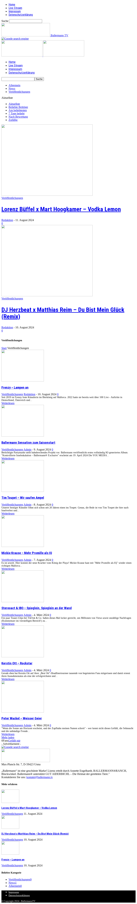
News (12, 88)
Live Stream (15, 8)
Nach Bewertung (18, 116)
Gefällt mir (14, 740)
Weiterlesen (7, 403)
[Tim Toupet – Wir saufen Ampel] (22, 490)
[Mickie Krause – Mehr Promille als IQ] (22, 545)
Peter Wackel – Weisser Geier (21, 718)
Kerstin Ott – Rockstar (16, 663)
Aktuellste (14, 103)
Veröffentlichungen (19, 91)
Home (12, 4)
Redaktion (7, 220)
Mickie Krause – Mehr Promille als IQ (26, 553)
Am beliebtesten (18, 110)
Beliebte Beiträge (18, 107)
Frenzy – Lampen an (15, 388)
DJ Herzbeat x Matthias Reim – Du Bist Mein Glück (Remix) (62, 313)
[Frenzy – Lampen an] (22, 380)
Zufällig (13, 119)
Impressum (15, 11)
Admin (27, 449)
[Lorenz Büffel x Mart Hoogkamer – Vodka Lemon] (47, 194)
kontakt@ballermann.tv (39, 777)
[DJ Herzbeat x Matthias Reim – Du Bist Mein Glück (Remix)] (47, 295)
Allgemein (14, 85)
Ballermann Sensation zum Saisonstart (28, 443)
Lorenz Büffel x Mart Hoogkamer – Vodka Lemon (61, 209)
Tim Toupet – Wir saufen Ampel (22, 498)
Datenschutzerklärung (21, 14)
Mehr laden (7, 737)
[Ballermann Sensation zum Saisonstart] (22, 435)
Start (4, 348)
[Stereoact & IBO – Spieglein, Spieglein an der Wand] (22, 601)
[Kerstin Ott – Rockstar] (22, 656)
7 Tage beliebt (16, 113)
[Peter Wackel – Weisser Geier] (22, 711)
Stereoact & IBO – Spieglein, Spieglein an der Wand (36, 608)
